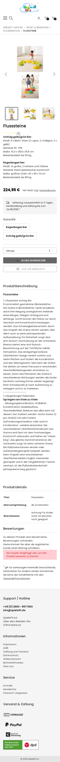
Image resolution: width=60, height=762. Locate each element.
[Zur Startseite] (30, 14)
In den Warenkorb (33, 260)
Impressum (9, 644)
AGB (5, 648)
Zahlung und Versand (15, 651)
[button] (54, 74)
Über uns (8, 666)
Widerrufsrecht (12, 659)
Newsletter (9, 689)
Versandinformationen (16, 578)
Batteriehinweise (13, 662)
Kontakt (8, 685)
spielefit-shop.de (13, 27)
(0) (18, 133)
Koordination (11, 30)
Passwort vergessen (15, 693)
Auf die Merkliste (33, 269)
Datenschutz (11, 655)
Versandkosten (47, 190)
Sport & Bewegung (37, 27)
